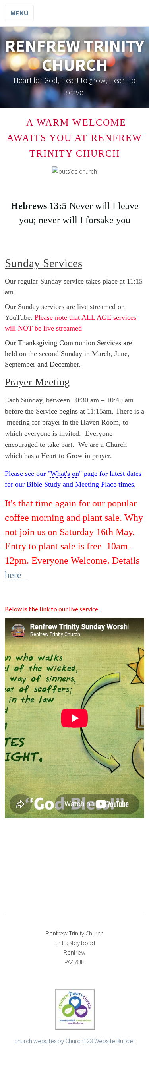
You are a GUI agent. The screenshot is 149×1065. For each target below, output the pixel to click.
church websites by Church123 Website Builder (74, 1041)
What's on (64, 473)
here (15, 575)
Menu (19, 12)
